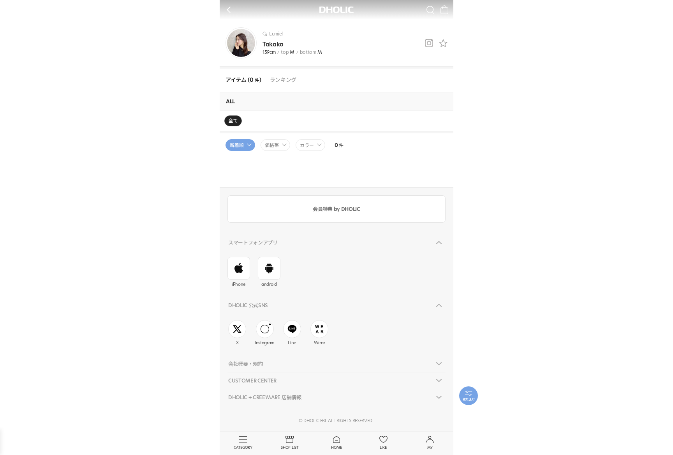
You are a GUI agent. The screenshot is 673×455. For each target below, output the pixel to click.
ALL (230, 101)
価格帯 (272, 145)
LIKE (383, 447)
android (269, 284)
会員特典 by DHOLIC (336, 208)
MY (430, 447)
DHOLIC (336, 9)
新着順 (237, 145)
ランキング (283, 80)
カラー (307, 145)
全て (233, 120)
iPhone (239, 284)
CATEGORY (243, 447)
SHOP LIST (289, 447)
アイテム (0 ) (243, 80)
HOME (336, 447)
